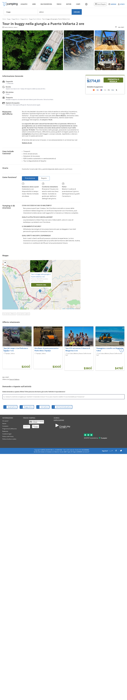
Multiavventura (46, 4)
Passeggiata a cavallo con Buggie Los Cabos (109, 349)
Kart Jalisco (44, 407)
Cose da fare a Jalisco (23, 314)
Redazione (5, 431)
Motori (68, 4)
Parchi (59, 4)
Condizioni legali (6, 434)
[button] (122, 350)
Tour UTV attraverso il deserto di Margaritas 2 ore (77, 349)
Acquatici (24, 4)
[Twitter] (121, 451)
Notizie (4, 423)
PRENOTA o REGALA (113, 80)
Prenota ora (41, 285)
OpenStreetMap (70, 308)
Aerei (34, 4)
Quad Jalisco (12, 407)
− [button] (5, 265)
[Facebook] (116, 451)
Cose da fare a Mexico (9, 314)
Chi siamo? (5, 421)
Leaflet (63, 308)
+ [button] (5, 262)
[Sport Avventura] (10, 4)
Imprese (113, 4)
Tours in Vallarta (14, 379)
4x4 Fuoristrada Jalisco (63, 407)
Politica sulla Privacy (7, 436)
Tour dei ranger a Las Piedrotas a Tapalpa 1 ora (16, 349)
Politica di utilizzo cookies (9, 439)
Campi (78, 4)
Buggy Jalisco (28, 407)
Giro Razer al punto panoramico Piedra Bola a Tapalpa (46, 349)
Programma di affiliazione (9, 429)
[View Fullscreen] (5, 269)
